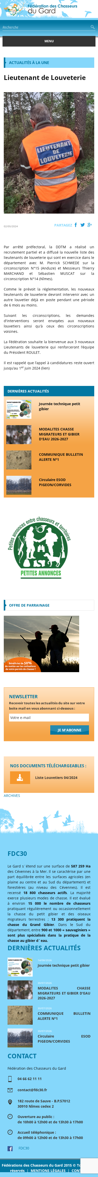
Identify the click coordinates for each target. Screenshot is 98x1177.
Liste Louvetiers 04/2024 (56, 777)
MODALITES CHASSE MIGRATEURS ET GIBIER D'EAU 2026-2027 (59, 434)
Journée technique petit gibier (59, 406)
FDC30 (21, 1148)
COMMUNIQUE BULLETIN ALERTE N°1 (61, 457)
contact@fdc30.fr (32, 1089)
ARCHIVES (12, 795)
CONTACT (80, 1170)
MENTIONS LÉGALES (48, 1170)
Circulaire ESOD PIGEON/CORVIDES (55, 482)
